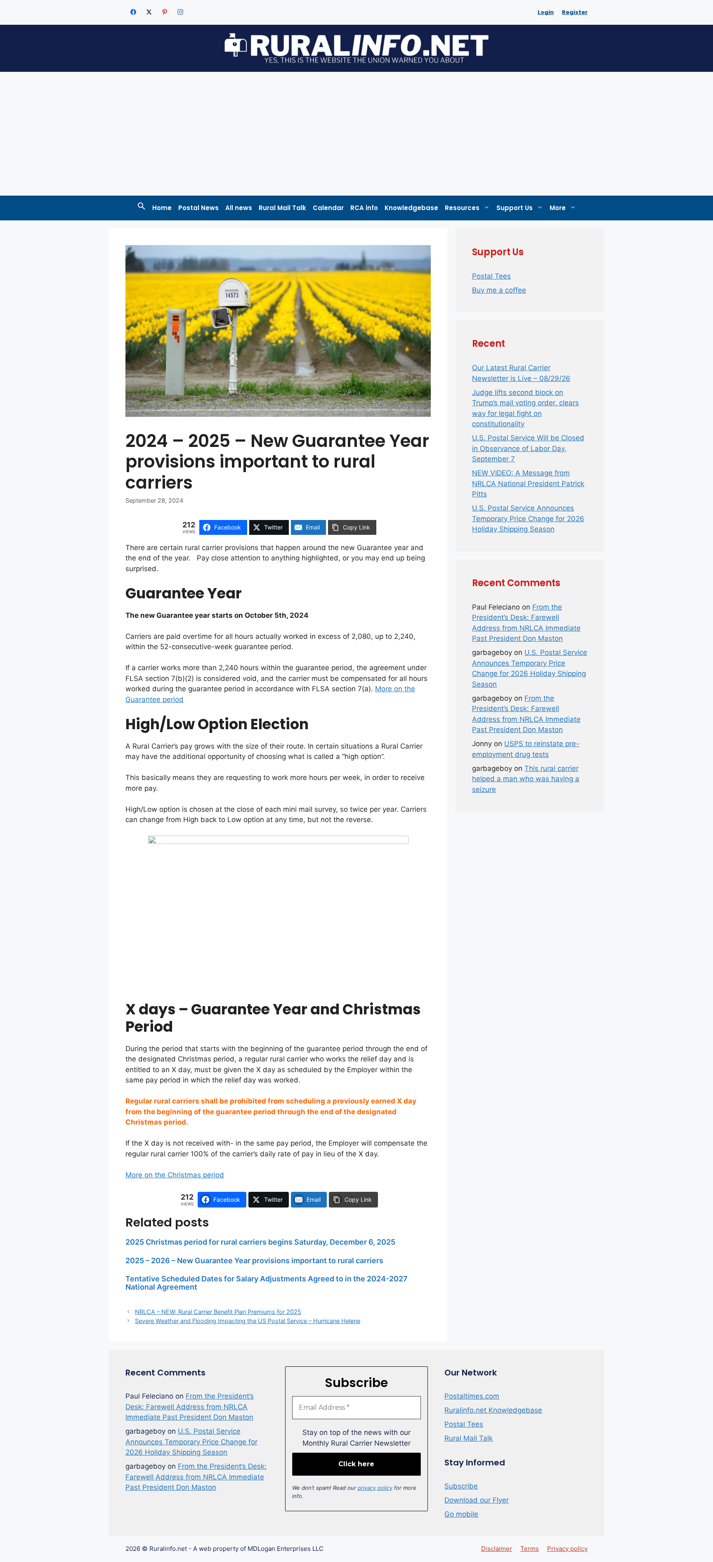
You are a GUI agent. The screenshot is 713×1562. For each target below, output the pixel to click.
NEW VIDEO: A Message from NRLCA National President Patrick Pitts (528, 483)
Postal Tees (491, 276)
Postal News (198, 207)
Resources (462, 207)
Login (546, 12)
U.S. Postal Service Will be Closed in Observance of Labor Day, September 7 (528, 448)
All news (238, 207)
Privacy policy (567, 1549)
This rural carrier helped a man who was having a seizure (525, 779)
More (558, 207)
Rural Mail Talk (282, 207)
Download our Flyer (476, 1500)
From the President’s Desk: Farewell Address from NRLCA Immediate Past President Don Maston (189, 1406)
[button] (141, 208)
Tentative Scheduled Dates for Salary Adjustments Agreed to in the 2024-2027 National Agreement (266, 1282)
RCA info (364, 207)
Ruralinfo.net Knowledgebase (493, 1410)
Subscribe (461, 1486)
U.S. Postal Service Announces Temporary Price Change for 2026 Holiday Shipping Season (528, 518)
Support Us (514, 207)
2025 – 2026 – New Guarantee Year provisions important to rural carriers (254, 1260)
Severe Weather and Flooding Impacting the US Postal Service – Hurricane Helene (247, 1320)
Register (575, 12)
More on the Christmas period (174, 1175)
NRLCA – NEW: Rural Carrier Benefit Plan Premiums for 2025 (218, 1311)
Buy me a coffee (499, 290)
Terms (529, 1549)
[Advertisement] (356, 133)
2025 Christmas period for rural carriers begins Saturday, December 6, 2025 (260, 1242)
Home (162, 207)
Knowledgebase (411, 207)
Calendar (328, 207)
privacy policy (375, 1487)
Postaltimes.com (471, 1396)
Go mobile (461, 1514)
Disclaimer (496, 1549)
